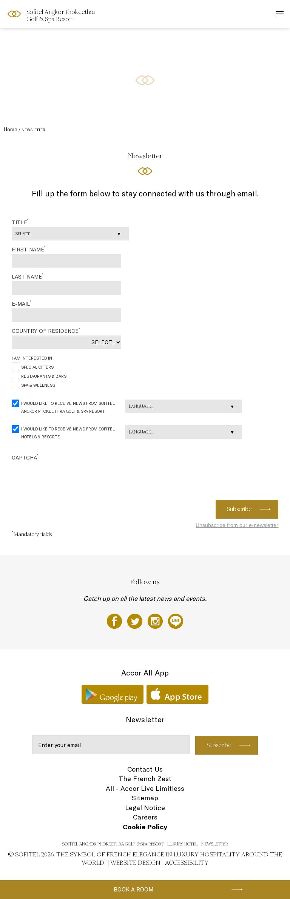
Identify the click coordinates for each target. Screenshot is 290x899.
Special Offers (37, 367)
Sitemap (145, 797)
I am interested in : (33, 358)
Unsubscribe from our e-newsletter (237, 525)
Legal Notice (145, 807)
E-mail (21, 303)
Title (20, 222)
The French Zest (145, 778)
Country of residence (46, 330)
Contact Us (145, 769)
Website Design (135, 863)
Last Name (27, 276)
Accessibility (186, 863)
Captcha (25, 457)
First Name (28, 249)
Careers (145, 817)
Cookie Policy (145, 826)
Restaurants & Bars (43, 376)
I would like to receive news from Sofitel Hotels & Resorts (68, 433)
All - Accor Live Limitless (145, 788)
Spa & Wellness (38, 385)
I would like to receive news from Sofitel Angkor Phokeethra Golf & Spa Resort (68, 407)
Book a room (134, 889)
